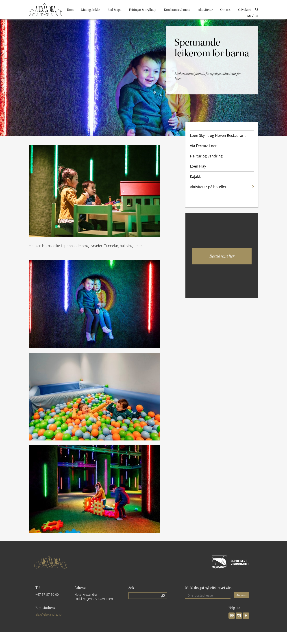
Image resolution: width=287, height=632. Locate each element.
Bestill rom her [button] (221, 256)
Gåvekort (244, 10)
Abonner (241, 595)
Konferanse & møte (177, 10)
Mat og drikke (90, 10)
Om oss (225, 10)
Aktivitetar (205, 10)
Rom (70, 10)
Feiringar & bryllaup (142, 10)
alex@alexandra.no (48, 614)
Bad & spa (114, 10)
